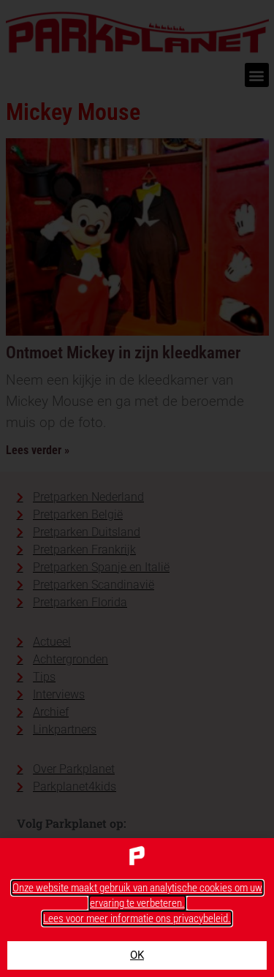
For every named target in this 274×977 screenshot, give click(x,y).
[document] (137, 488)
